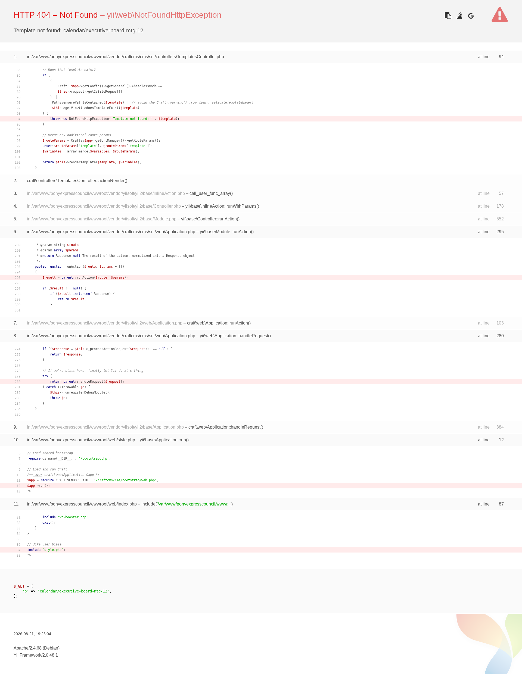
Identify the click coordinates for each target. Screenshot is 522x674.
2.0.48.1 (50, 655)
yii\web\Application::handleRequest (234, 335)
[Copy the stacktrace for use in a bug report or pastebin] (448, 15)
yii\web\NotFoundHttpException (164, 14)
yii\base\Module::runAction (225, 231)
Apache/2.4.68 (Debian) (37, 648)
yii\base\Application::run (163, 440)
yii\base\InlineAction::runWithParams (220, 206)
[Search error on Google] (471, 15)
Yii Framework (27, 655)
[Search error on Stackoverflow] (459, 15)
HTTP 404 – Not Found (56, 14)
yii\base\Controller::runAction (209, 219)
